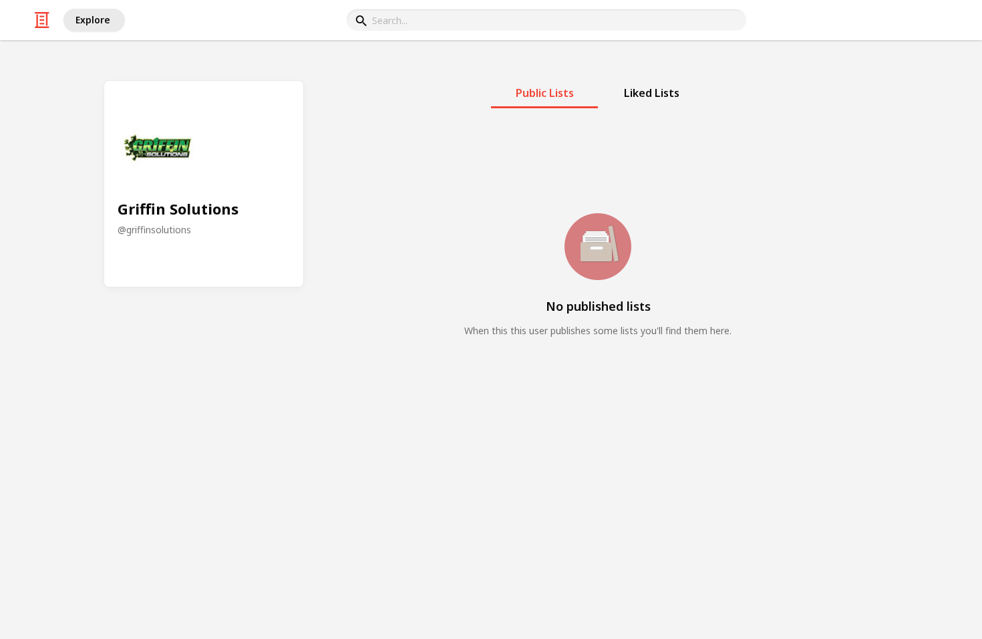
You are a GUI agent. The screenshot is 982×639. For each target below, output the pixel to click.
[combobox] (546, 20)
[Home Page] (42, 20)
